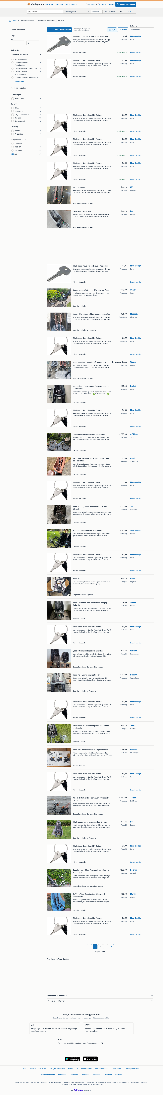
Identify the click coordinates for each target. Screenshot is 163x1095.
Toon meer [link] (18, 82)
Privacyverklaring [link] (102, 1068)
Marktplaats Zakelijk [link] (38, 1068)
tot (27, 39)
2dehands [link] (96, 1075)
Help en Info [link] (73, 1068)
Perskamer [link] (74, 1075)
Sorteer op (133, 26)
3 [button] (105, 947)
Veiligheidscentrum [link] (71, 4)
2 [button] (100, 947)
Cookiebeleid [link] (117, 1068)
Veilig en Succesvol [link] (57, 1068)
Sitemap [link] (118, 1075)
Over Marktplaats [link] (48, 1075)
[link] (35, 4)
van (12, 39)
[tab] (112, 29)
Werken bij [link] (62, 1075)
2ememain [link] (107, 1075)
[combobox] (45, 12)
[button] (101, 4)
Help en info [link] (49, 4)
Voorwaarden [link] (59, 4)
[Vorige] (89, 946)
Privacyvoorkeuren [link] (133, 1068)
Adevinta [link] (85, 1075)
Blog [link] (25, 1068)
